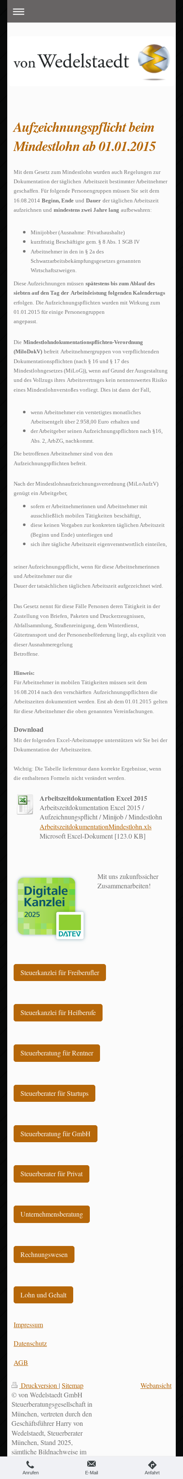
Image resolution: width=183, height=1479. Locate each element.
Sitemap (72, 1385)
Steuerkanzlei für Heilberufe (58, 1012)
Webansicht (156, 1385)
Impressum (28, 1324)
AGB (21, 1362)
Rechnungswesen (44, 1254)
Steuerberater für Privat (51, 1173)
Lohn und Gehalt (43, 1294)
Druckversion (39, 1385)
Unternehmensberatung (51, 1213)
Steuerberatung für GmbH (55, 1133)
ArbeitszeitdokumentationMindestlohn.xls (96, 826)
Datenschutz (30, 1343)
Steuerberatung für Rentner (56, 1052)
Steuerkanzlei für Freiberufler (59, 972)
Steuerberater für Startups (54, 1093)
